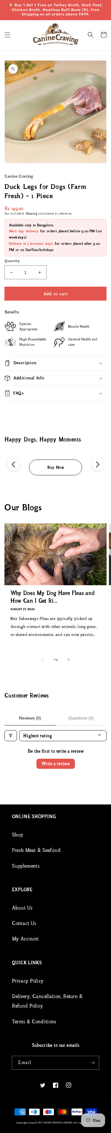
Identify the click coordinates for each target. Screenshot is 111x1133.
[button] (7, 34)
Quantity (12, 260)
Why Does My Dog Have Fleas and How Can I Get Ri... (52, 596)
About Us (22, 908)
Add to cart (56, 293)
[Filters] (10, 735)
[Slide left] (42, 659)
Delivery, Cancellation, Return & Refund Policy (47, 1001)
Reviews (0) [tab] (30, 718)
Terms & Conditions (34, 1021)
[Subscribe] (92, 1063)
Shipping (31, 213)
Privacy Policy (28, 981)
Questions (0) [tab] (81, 718)
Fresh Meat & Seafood (36, 850)
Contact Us (24, 923)
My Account (25, 938)
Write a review (55, 763)
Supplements (26, 866)
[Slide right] (68, 659)
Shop (17, 834)
